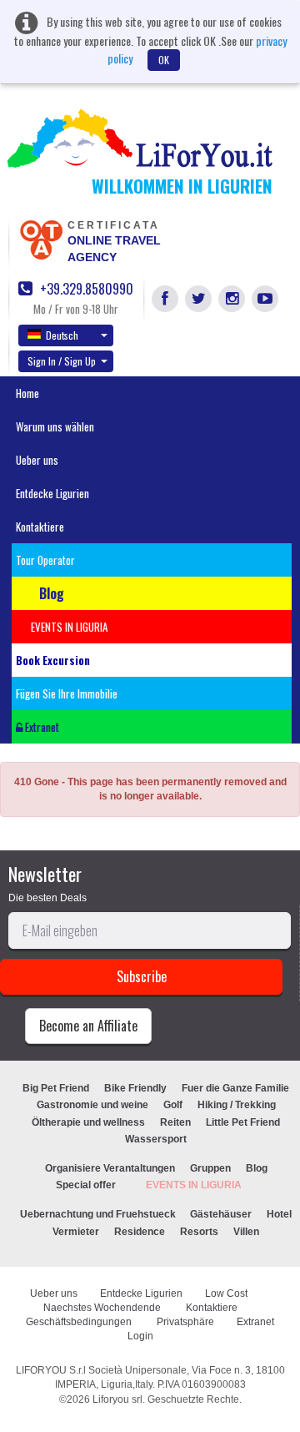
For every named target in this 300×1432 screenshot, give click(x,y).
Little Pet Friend (243, 1122)
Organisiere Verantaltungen (110, 1168)
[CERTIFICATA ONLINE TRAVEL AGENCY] (40, 238)
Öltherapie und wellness (88, 1122)
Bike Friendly (135, 1088)
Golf (172, 1105)
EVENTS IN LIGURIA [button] (69, 626)
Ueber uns (37, 459)
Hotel (279, 1214)
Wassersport (156, 1139)
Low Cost (227, 1293)
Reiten (175, 1122)
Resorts (199, 1232)
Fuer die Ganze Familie (235, 1088)
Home (27, 393)
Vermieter (75, 1232)
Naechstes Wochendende (103, 1308)
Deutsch (62, 335)
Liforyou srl (117, 1399)
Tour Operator (45, 560)
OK (163, 60)
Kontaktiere (40, 526)
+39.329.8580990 (85, 289)
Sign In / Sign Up (62, 361)
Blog (257, 1168)
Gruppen (210, 1168)
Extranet (40, 727)
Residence (139, 1232)
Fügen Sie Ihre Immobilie (67, 693)
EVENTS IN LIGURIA (194, 1185)
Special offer (86, 1185)
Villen (246, 1232)
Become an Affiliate (88, 1026)
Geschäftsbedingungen (80, 1322)
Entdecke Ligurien (52, 493)
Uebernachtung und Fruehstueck (99, 1214)
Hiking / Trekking (237, 1105)
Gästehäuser (221, 1214)
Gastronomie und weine (92, 1105)
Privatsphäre (185, 1322)
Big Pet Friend (55, 1088)
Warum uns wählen (55, 426)
